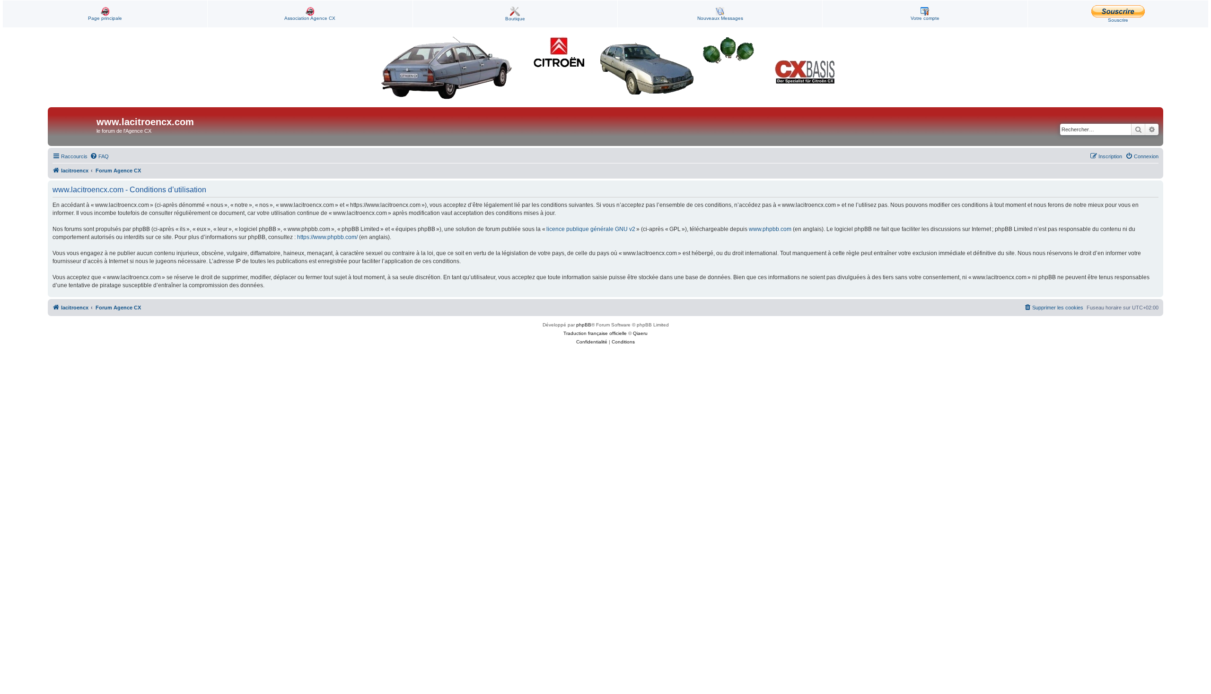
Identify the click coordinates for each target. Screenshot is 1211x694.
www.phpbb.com (770, 229)
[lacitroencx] (73, 127)
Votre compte (925, 18)
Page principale (105, 18)
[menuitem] (99, 156)
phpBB (583, 324)
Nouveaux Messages (720, 18)
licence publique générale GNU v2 (590, 229)
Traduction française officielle (595, 333)
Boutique (515, 18)
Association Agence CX (309, 18)
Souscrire (1118, 20)
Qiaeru (640, 333)
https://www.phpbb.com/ (327, 237)
